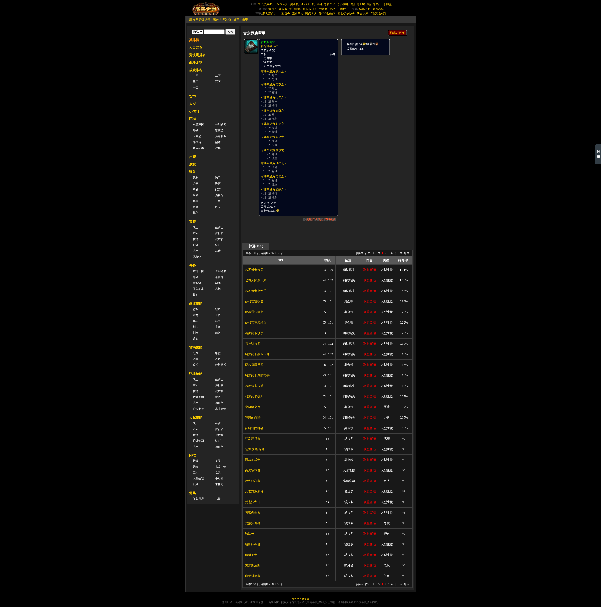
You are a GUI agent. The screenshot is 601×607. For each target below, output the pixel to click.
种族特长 (220, 364)
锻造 (218, 309)
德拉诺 (197, 142)
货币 (192, 96)
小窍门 (194, 111)
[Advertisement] (376, 85)
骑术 (195, 364)
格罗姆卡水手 (254, 333)
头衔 (192, 104)
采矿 (218, 326)
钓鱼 (195, 359)
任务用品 (198, 498)
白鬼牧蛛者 (252, 470)
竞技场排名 (197, 55)
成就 (192, 164)
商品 (195, 189)
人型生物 (198, 478)
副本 (218, 142)
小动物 (219, 478)
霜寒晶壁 (378, 9)
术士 (195, 250)
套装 (192, 221)
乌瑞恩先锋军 (378, 13)
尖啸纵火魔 (252, 407)
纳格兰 (334, 9)
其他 (195, 294)
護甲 (237, 19)
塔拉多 (307, 9)
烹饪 (195, 353)
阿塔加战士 (252, 460)
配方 (218, 189)
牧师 (195, 239)
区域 (192, 119)
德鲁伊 (197, 256)
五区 (218, 81)
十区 (195, 87)
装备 (192, 172)
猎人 (195, 233)
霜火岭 (283, 9)
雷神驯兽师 (252, 343)
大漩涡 (197, 136)
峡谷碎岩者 (252, 481)
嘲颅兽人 (311, 13)
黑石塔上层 (358, 4)
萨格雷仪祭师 (254, 312)
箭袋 (195, 195)
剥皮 (195, 332)
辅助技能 (195, 347)
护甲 (195, 183)
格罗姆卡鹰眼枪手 (257, 375)
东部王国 (198, 124)
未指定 (219, 484)
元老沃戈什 (252, 502)
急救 (218, 353)
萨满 (195, 245)
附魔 (195, 315)
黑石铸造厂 (374, 4)
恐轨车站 (329, 4)
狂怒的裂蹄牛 (254, 417)
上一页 (376, 253)
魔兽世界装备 (222, 19)
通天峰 (305, 4)
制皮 (195, 326)
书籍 (218, 498)
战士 (195, 227)
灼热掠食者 (252, 523)
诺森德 (219, 130)
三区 (195, 81)
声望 (192, 157)
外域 (195, 130)
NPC (192, 455)
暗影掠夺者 (252, 544)
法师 (218, 245)
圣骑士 (219, 227)
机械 (195, 484)
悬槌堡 (387, 4)
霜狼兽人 (297, 13)
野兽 (195, 460)
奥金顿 (294, 4)
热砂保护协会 (346, 13)
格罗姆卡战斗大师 (257, 354)
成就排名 (195, 70)
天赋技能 (195, 417)
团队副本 (198, 148)
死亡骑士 (220, 391)
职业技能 (195, 373)
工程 (218, 315)
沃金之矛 (362, 13)
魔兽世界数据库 (200, 19)
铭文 (195, 338)
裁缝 (218, 332)
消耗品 (219, 195)
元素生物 (220, 466)
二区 (218, 75)
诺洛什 (249, 533)
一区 (195, 75)
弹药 (218, 183)
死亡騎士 (220, 239)
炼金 (195, 309)
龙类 (218, 460)
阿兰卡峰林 (320, 9)
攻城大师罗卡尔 (255, 280)
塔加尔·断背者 (254, 449)
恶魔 (195, 466)
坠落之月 (364, 9)
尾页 (406, 253)
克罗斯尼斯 (252, 565)
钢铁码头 (282, 4)
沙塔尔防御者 (327, 13)
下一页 (398, 253)
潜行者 (219, 233)
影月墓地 (317, 4)
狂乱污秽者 (252, 438)
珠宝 (218, 177)
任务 (218, 201)
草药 (195, 321)
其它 (195, 212)
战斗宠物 (195, 62)
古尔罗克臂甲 (269, 42)
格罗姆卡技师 (254, 396)
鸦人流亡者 (269, 13)
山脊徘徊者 (252, 576)
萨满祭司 (198, 397)
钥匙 (195, 207)
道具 (192, 493)
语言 (218, 359)
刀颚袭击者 (252, 512)
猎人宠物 (198, 408)
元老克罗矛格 (254, 491)
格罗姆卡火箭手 (255, 291)
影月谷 (272, 9)
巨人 (195, 472)
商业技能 (195, 303)
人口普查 (195, 47)
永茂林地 (343, 4)
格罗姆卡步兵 (254, 269)
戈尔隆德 (295, 9)
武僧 (218, 250)
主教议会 (284, 13)
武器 (195, 177)
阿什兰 (344, 9)
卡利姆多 (220, 124)
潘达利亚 (220, 136)
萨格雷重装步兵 (255, 322)
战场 (218, 148)
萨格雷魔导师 (254, 364)
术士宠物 (220, 408)
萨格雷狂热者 (254, 301)
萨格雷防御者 (254, 428)
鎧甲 (245, 19)
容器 (195, 201)
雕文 (218, 207)
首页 (367, 253)
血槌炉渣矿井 (266, 4)
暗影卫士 (251, 555)
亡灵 (218, 472)
